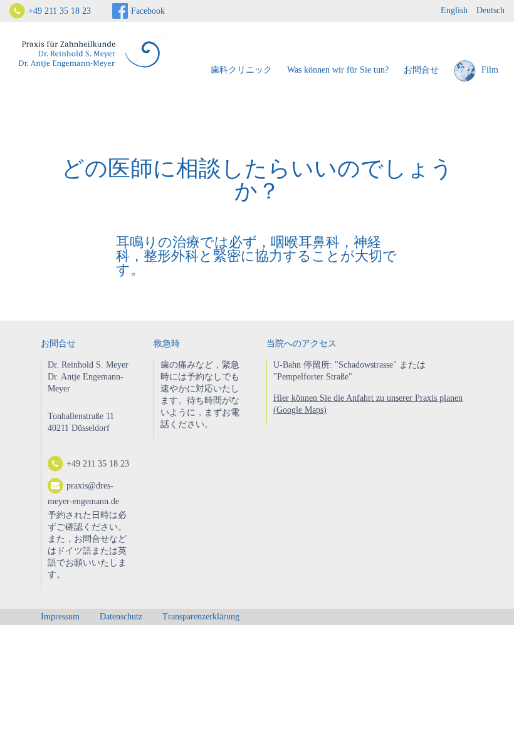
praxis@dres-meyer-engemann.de (83, 493)
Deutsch (490, 10)
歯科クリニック (241, 70)
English (454, 10)
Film (488, 70)
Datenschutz (121, 616)
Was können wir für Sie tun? (338, 70)
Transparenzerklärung (200, 616)
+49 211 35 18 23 (59, 11)
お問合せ (421, 70)
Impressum (60, 616)
